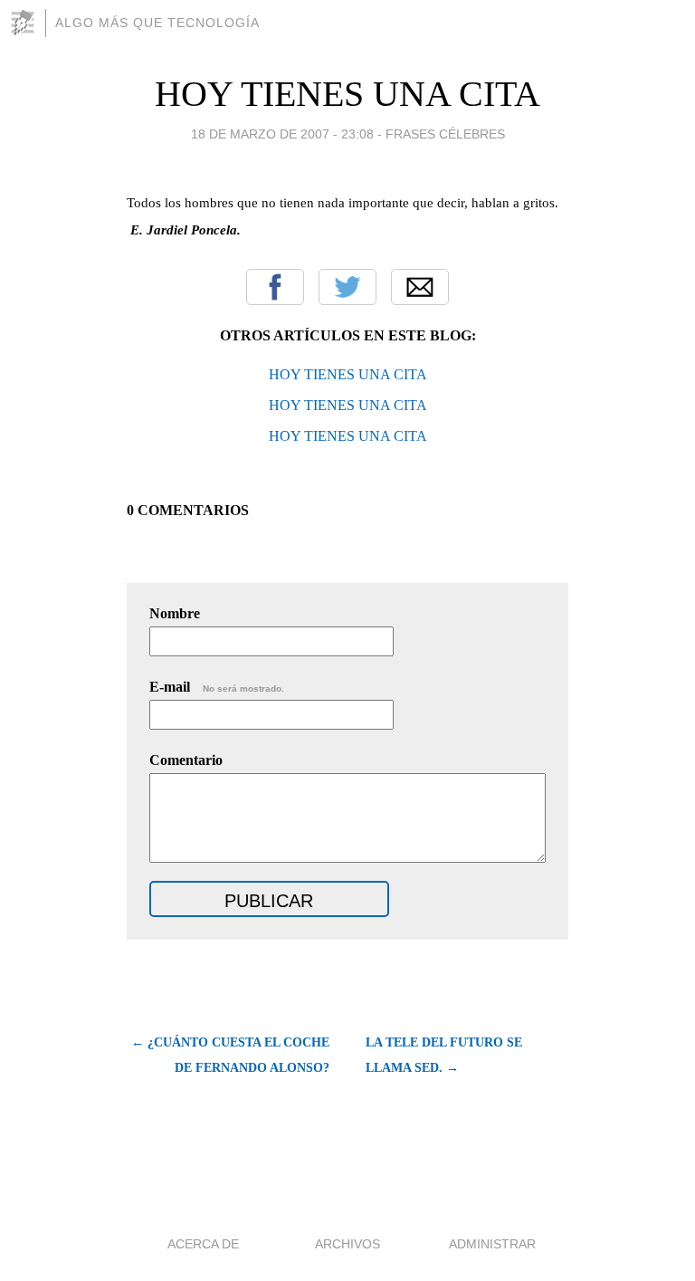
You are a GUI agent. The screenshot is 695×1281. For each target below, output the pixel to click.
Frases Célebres (445, 134)
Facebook (275, 287)
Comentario (186, 760)
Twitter (347, 287)
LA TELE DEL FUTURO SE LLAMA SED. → (444, 1055)
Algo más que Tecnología (157, 22)
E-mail (216, 686)
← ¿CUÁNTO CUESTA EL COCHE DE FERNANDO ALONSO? (230, 1055)
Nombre (174, 613)
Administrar (492, 1244)
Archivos (347, 1244)
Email (420, 287)
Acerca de (203, 1244)
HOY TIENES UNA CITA (347, 93)
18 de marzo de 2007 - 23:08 (282, 134)
